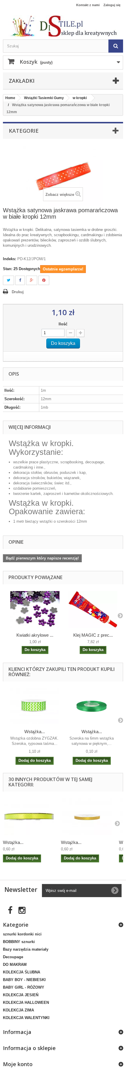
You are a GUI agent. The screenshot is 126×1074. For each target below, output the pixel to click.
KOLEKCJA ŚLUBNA (21, 972)
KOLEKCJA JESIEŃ (20, 995)
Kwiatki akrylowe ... (34, 635)
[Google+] (31, 280)
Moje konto (18, 1064)
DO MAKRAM (15, 964)
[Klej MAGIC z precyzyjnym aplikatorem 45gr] (93, 609)
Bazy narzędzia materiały (25, 949)
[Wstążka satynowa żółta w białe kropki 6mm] (87, 817)
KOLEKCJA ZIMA (18, 1010)
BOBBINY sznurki (19, 942)
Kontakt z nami (88, 5)
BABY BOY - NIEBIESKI (24, 980)
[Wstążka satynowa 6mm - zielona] (91, 706)
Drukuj (18, 292)
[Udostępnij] (20, 280)
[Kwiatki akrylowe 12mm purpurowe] (35, 609)
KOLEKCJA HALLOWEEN (26, 1002)
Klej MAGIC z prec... (93, 635)
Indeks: (9, 259)
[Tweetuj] (8, 280)
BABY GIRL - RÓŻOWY (23, 987)
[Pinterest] (43, 280)
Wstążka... (34, 731)
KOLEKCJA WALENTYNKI (26, 1018)
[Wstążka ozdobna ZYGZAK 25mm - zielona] (34, 706)
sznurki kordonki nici (22, 934)
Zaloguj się (111, 5)
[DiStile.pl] (63, 26)
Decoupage (13, 957)
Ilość (63, 324)
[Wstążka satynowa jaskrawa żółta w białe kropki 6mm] (29, 817)
